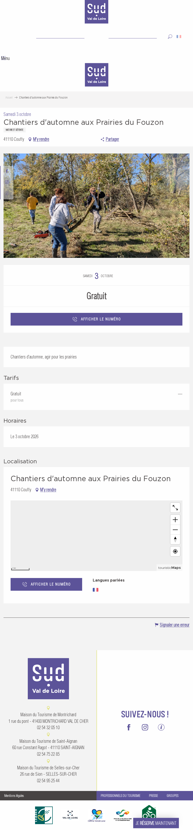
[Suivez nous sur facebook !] (6, 171)
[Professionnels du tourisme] (6, 193)
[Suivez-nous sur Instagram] (6, 182)
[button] (170, 36)
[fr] (179, 36)
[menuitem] (96, 75)
